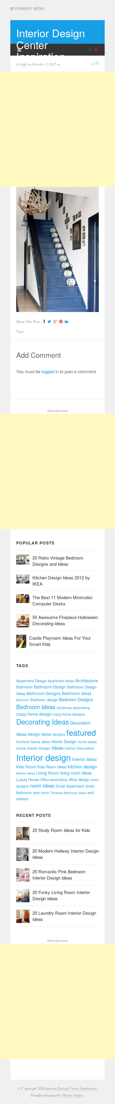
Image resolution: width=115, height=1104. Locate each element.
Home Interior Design (33, 748)
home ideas (87, 741)
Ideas (57, 747)
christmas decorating (73, 707)
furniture (22, 741)
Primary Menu (29, 8)
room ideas (42, 785)
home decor (40, 741)
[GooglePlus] (54, 321)
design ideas (39, 734)
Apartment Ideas (61, 680)
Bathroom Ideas (76, 693)
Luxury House (27, 779)
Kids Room (26, 767)
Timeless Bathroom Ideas (68, 793)
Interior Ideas (84, 759)
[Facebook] (43, 321)
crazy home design (34, 714)
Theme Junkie (72, 1095)
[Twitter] (48, 321)
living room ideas (76, 773)
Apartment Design (31, 680)
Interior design (43, 757)
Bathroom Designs (44, 693)
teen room (41, 792)
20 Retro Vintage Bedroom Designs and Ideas (57, 561)
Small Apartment (69, 786)
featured (81, 732)
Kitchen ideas (25, 773)
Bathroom (24, 687)
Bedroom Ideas (35, 706)
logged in (50, 371)
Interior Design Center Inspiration (70, 1088)
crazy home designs (69, 714)
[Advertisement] (57, 129)
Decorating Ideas (42, 722)
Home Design (64, 741)
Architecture (86, 680)
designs (58, 734)
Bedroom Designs (76, 699)
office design (78, 779)
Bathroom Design (50, 687)
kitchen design (82, 766)
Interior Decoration (79, 748)
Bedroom (22, 700)
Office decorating (53, 779)
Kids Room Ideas (51, 767)
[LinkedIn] (65, 321)
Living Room (47, 773)
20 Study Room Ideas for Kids (61, 830)
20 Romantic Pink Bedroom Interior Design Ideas (59, 874)
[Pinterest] (60, 321)
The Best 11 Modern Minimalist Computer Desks (62, 600)
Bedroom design (44, 699)
